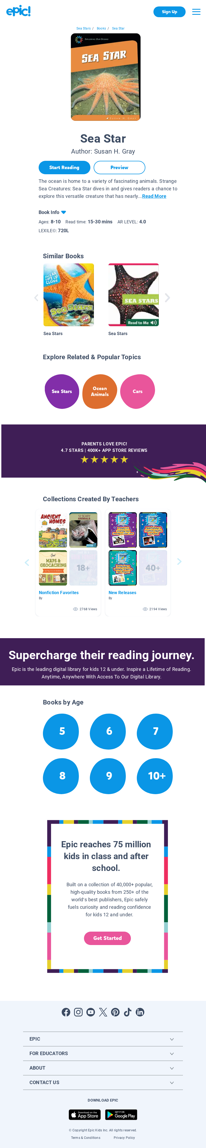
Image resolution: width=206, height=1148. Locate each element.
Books (101, 28)
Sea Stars (83, 28)
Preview (119, 167)
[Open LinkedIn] (140, 1012)
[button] (68, 562)
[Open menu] (196, 12)
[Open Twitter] (103, 1012)
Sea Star (118, 28)
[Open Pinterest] (115, 1012)
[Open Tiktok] (127, 1012)
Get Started (107, 938)
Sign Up (169, 11)
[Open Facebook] (66, 1012)
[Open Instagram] (78, 1012)
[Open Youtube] (90, 1012)
